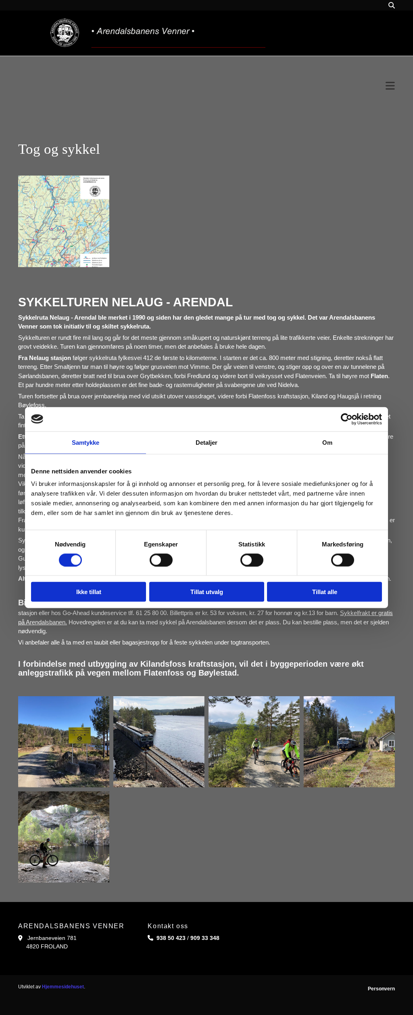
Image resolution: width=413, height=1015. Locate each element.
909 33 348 (204, 938)
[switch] (161, 559)
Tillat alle (324, 591)
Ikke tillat (88, 591)
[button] (206, 86)
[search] (391, 5)
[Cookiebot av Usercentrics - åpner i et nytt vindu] (346, 419)
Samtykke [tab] (86, 442)
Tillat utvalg (206, 591)
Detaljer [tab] (207, 442)
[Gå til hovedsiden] (157, 33)
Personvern (381, 989)
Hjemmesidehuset (63, 987)
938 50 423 (171, 938)
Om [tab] (327, 442)
